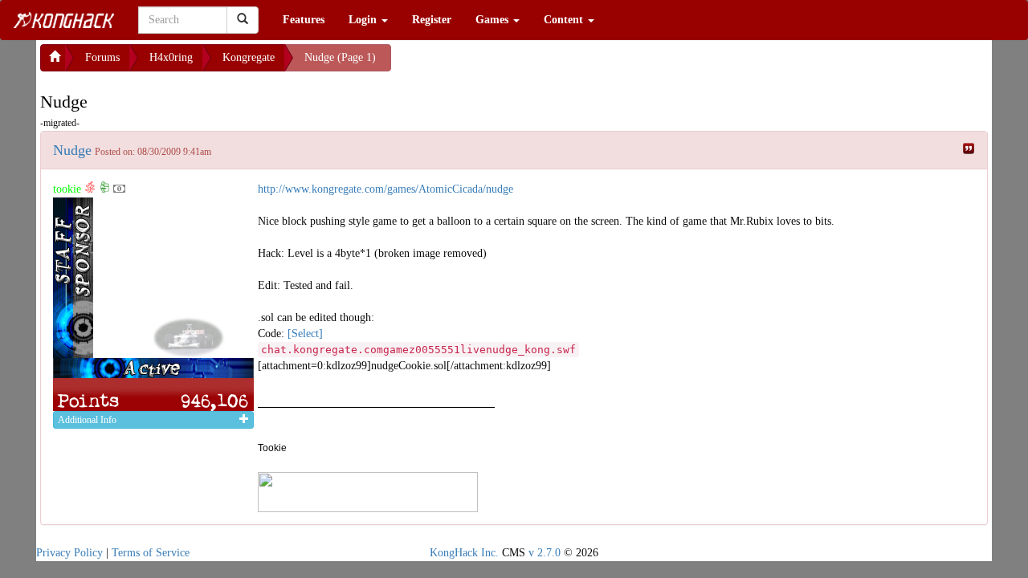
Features (303, 20)
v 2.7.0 (544, 553)
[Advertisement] (519, 64)
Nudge (72, 150)
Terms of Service (151, 553)
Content (565, 20)
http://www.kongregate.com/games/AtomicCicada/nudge (385, 189)
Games (493, 20)
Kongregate (248, 57)
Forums (102, 57)
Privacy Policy (69, 553)
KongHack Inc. (464, 553)
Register (431, 20)
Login (364, 20)
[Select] (305, 334)
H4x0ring (171, 57)
